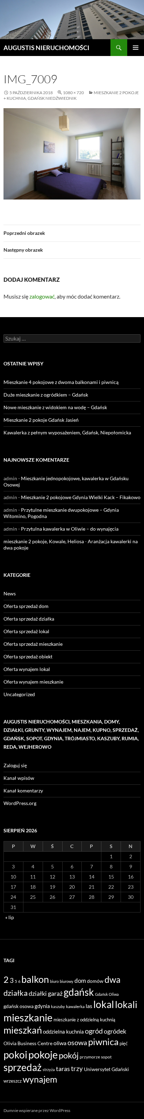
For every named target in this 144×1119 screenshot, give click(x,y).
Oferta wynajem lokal (26, 669)
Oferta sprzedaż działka (28, 619)
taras (63, 1068)
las (89, 1005)
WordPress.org (19, 803)
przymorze (90, 1056)
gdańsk (79, 992)
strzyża (49, 1069)
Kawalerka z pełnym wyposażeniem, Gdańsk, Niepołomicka (67, 432)
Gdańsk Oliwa (107, 994)
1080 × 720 (73, 92)
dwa (113, 979)
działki (38, 993)
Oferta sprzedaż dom (26, 606)
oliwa (59, 1043)
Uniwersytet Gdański (106, 1069)
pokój (69, 1055)
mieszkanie (27, 1017)
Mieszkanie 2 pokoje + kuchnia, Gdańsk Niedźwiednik (71, 95)
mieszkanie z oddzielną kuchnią (84, 1019)
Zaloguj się (15, 765)
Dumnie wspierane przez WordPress (36, 1110)
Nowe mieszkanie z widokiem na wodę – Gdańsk (55, 407)
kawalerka (75, 1006)
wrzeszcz (12, 1081)
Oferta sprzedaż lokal (26, 631)
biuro (54, 981)
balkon (35, 979)
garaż (55, 993)
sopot (106, 1056)
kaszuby (58, 1006)
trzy (77, 1068)
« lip (9, 917)
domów (95, 981)
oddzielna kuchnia (63, 1031)
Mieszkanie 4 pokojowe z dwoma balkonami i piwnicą (60, 382)
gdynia (42, 1006)
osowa (77, 1042)
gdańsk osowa (18, 1006)
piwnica (103, 1041)
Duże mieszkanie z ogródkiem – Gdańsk (45, 395)
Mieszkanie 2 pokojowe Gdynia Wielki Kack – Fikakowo (81, 497)
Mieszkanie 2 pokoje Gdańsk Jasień (41, 420)
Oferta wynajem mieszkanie (33, 682)
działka (15, 993)
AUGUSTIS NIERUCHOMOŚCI (46, 47)
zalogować (42, 296)
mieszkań (22, 1030)
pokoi (15, 1055)
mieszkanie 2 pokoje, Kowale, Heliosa (43, 541)
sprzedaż (22, 1067)
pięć (124, 1043)
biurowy (66, 981)
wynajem (40, 1079)
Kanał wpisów (18, 778)
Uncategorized (19, 694)
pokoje (43, 1054)
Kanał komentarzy (23, 790)
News (9, 593)
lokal (103, 1004)
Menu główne (135, 47)
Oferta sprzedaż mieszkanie (33, 644)
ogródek (115, 1031)
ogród (94, 1031)
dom (80, 980)
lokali (126, 1004)
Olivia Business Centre (27, 1043)
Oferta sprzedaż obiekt (27, 656)
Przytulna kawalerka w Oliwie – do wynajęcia (69, 529)
